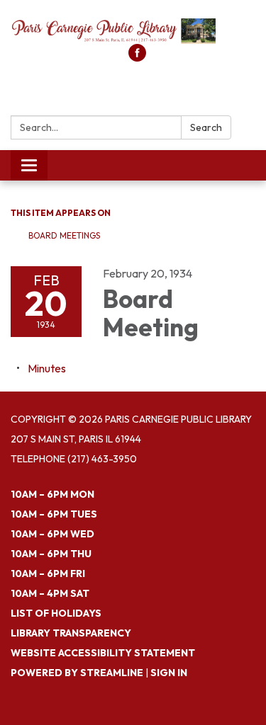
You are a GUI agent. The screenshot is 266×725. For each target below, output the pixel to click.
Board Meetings (64, 235)
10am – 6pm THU (51, 553)
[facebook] (137, 57)
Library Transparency (71, 633)
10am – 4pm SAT (50, 593)
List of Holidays (56, 613)
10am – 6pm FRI (48, 573)
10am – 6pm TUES (54, 514)
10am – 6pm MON (52, 494)
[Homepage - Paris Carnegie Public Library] (133, 29)
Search (206, 127)
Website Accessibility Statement (103, 652)
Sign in (168, 672)
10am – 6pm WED (52, 533)
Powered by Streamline (77, 672)
